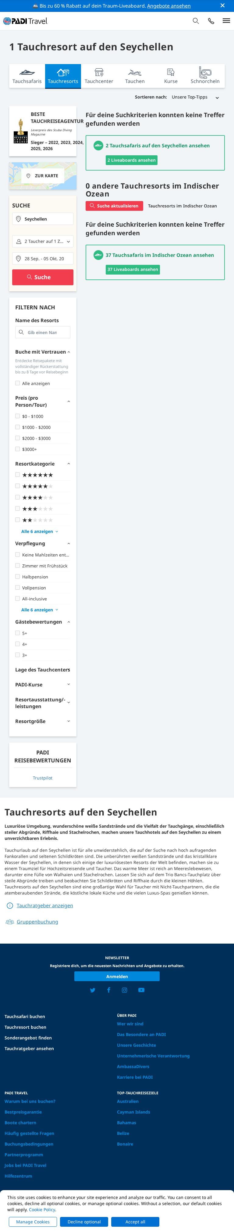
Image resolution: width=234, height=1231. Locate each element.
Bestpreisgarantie (23, 1112)
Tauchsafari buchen (25, 1016)
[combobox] (42, 219)
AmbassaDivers (133, 1066)
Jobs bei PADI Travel (25, 1165)
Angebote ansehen (169, 5)
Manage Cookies (33, 1222)
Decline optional (84, 1222)
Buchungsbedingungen (29, 1144)
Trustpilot (42, 778)
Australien (128, 1101)
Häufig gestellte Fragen (29, 1133)
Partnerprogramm (24, 1154)
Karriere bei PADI (135, 1077)
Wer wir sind (130, 1024)
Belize (123, 1133)
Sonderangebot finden (28, 1038)
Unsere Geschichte (136, 1045)
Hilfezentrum (18, 1176)
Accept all (135, 1222)
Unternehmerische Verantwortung (153, 1056)
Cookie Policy (42, 1209)
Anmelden (117, 976)
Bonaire (125, 1144)
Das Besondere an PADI (141, 1034)
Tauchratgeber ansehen (29, 1048)
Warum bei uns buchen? (30, 1101)
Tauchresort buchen (25, 1027)
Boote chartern (20, 1122)
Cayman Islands (133, 1112)
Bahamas (126, 1122)
